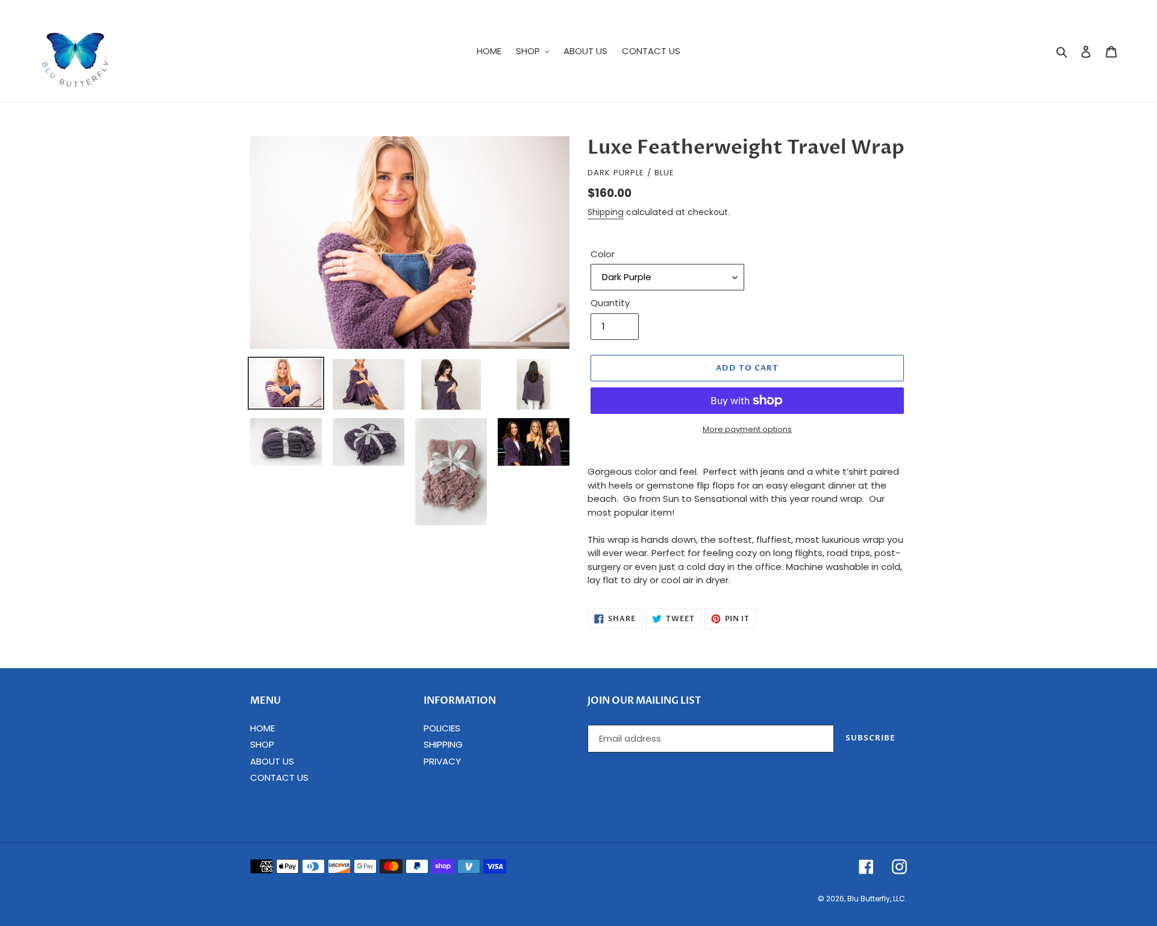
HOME (262, 728)
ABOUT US (272, 761)
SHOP (262, 744)
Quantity (610, 302)
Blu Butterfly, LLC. (877, 898)
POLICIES (442, 728)
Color (603, 254)
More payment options (747, 429)
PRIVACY (442, 761)
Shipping (606, 212)
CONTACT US (279, 777)
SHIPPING (443, 744)
